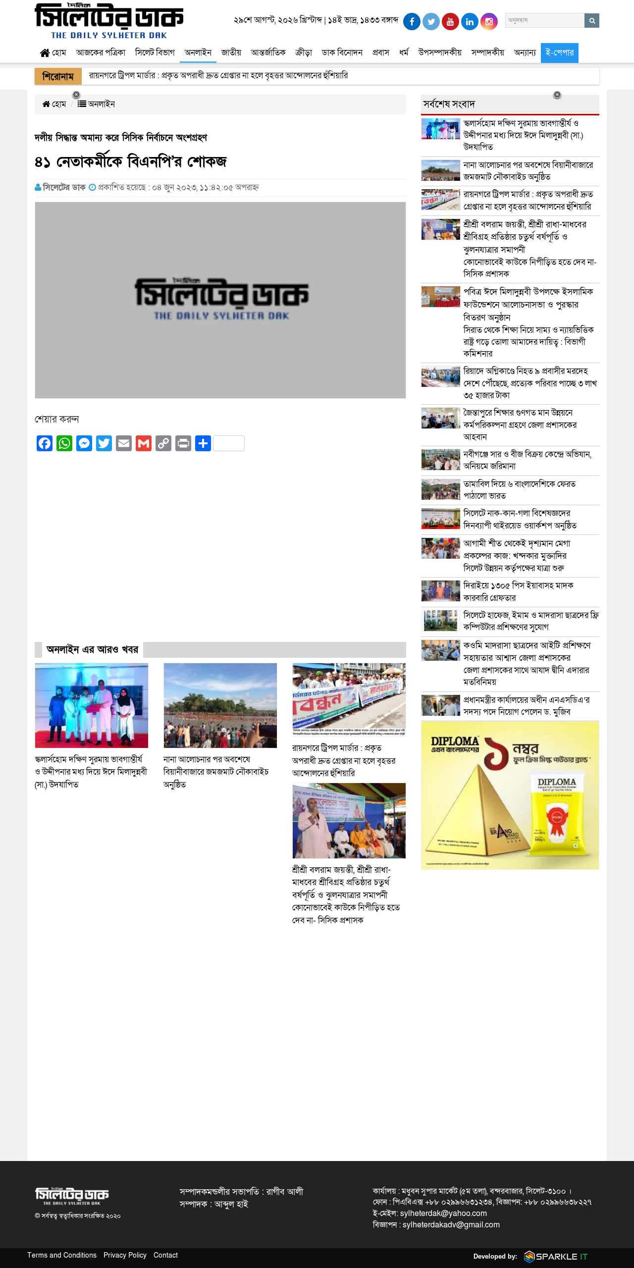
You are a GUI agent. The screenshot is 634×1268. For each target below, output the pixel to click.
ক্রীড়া (304, 52)
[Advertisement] (220, 555)
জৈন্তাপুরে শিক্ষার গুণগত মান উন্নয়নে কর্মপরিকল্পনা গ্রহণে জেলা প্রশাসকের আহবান (520, 425)
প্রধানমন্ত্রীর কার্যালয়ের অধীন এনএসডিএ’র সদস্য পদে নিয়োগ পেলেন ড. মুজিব (526, 706)
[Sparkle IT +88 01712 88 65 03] (553, 1256)
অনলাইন (198, 52)
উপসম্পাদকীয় (440, 52)
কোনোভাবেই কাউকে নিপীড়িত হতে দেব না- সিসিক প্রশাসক (346, 895)
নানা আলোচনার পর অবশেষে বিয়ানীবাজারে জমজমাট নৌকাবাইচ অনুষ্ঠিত (215, 772)
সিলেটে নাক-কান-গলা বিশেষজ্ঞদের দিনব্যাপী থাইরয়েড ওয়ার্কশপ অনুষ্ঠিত (520, 519)
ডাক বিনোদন (342, 52)
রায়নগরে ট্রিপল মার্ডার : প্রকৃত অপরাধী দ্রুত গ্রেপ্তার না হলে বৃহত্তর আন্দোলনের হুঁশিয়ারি (343, 760)
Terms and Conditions (62, 1255)
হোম (58, 52)
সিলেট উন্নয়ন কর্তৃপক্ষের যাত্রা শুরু (517, 556)
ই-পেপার (560, 52)
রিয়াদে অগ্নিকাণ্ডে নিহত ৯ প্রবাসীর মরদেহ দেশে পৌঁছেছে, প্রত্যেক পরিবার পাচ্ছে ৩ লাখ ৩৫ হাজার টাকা (530, 383)
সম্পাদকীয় (488, 52)
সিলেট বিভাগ (155, 52)
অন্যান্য (525, 52)
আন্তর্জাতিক (268, 52)
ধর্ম (404, 52)
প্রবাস (380, 52)
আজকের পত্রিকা (100, 52)
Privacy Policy (125, 1255)
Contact (166, 1255)
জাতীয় (231, 52)
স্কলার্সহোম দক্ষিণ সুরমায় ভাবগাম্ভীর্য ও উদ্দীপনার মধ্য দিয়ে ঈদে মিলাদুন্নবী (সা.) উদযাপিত (91, 772)
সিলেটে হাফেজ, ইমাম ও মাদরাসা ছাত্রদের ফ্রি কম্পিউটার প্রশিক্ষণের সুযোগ (531, 621)
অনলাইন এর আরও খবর (92, 649)
